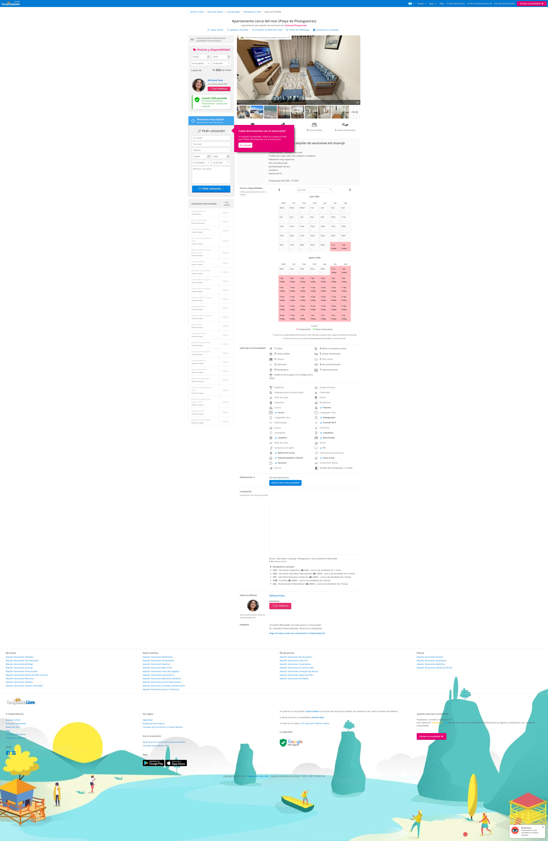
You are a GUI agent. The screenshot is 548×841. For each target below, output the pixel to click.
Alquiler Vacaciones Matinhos (431, 664)
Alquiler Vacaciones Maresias (20, 678)
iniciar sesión (312, 711)
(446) (233, 11)
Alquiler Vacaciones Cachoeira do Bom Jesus (164, 685)
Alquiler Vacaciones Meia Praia (157, 667)
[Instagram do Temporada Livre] (14, 753)
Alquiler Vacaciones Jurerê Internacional (162, 682)
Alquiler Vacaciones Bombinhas (158, 657)
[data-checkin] (201, 56)
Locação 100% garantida (214, 98)
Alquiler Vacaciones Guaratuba (431, 660)
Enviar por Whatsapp (299, 29)
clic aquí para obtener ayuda (315, 723)
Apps (432, 3)
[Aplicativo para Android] (154, 765)
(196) (252, 11)
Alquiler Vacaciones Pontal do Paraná (434, 667)
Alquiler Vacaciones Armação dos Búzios (299, 671)
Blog (442, 3)
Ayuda (421, 3)
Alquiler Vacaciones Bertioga (19, 664)
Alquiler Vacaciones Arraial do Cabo (297, 667)
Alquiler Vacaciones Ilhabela (19, 682)
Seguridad (148, 720)
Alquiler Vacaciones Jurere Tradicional (161, 689)
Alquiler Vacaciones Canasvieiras (158, 675)
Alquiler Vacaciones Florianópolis (158, 660)
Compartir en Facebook (327, 29)
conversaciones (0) (481, 3)
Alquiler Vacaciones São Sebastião (22, 660)
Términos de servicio (16, 734)
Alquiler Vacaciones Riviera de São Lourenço (27, 675)
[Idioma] (411, 3)
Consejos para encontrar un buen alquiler (163, 727)
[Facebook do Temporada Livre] (9, 753)
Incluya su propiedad (530, 3)
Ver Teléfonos (220, 88)
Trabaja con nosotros (16, 737)
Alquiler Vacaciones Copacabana (295, 664)
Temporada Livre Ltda (258, 776)
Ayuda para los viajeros (154, 723)
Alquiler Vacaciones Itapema (156, 664)
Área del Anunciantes (504, 3)
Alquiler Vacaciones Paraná (430, 657)
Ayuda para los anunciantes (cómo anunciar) (164, 742)
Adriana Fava (215, 80)
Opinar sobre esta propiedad (285, 482)
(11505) (197, 11)
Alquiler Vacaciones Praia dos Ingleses (161, 671)
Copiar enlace (216, 29)
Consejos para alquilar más (156, 745)
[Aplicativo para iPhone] (176, 765)
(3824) (215, 11)
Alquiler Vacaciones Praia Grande (22, 671)
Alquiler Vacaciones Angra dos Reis (296, 675)
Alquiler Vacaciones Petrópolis (294, 678)
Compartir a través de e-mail (268, 29)
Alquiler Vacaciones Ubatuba (19, 657)
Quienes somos (13, 720)
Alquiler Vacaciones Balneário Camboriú (162, 678)
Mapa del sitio (12, 727)
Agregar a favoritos (239, 29)
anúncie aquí (317, 717)
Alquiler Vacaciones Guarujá (19, 667)
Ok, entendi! (245, 145)
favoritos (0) (457, 3)
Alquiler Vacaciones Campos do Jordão (24, 685)
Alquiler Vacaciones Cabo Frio (294, 660)
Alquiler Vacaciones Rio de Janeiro (296, 657)
